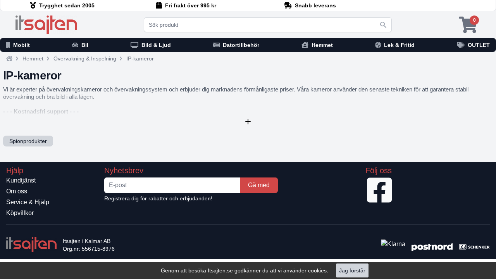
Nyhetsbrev (123, 170)
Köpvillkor (20, 213)
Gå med (259, 185)
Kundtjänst (21, 180)
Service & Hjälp (27, 202)
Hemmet (32, 58)
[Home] (9, 58)
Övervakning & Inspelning (84, 58)
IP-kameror (140, 58)
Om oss (16, 191)
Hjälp (14, 170)
